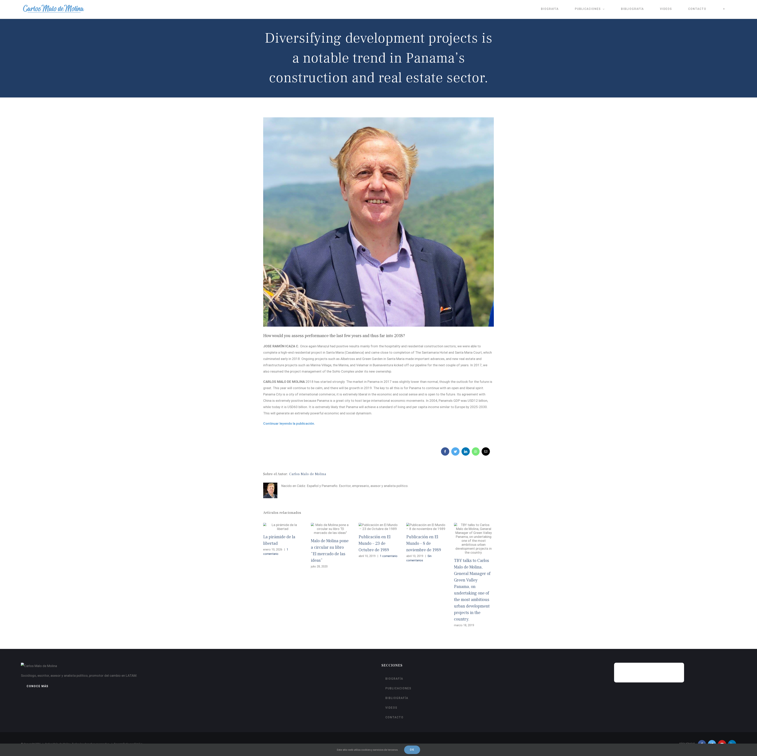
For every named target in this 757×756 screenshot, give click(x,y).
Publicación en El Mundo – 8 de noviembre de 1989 (423, 543)
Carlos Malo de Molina (307, 474)
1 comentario (388, 556)
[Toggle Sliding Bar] (724, 9)
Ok (412, 749)
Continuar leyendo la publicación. (289, 423)
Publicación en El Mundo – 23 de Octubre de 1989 (375, 543)
